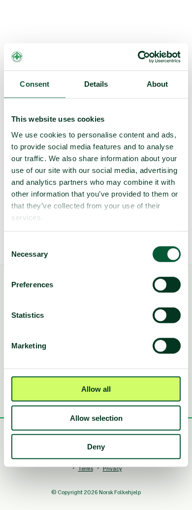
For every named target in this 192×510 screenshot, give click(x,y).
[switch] (167, 285)
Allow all (96, 389)
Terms (85, 468)
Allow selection (96, 417)
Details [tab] (96, 84)
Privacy (112, 468)
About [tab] (157, 84)
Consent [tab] (34, 84)
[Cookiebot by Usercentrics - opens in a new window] (138, 56)
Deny (96, 446)
